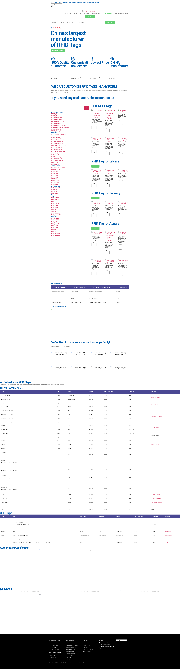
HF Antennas (54, 184)
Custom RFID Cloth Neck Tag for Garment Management (96, 238)
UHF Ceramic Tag (56, 157)
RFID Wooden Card (54, 645)
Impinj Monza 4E (55, 213)
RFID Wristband (96, 13)
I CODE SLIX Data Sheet (156, 498)
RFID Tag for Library (56, 119)
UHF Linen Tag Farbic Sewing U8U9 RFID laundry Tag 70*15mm (97, 121)
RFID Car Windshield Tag (88, 649)
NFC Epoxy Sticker (56, 181)
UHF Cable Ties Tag (56, 158)
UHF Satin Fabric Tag (56, 149)
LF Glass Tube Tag (56, 188)
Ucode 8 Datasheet (168, 538)
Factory (62, 22)
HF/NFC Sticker (55, 179)
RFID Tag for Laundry (56, 114)
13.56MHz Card (53, 657)
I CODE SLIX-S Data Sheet (156, 502)
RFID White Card (53, 647)
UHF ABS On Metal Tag (57, 143)
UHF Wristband (69, 660)
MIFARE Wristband (70, 655)
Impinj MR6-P (55, 203)
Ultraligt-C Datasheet (155, 404)
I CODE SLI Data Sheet (155, 494)
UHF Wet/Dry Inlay (56, 136)
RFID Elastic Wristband (71, 649)
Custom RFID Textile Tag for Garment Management (109, 265)
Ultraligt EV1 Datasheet (155, 397)
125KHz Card (52, 655)
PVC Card (86, 13)
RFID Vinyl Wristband (70, 653)
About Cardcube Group (121, 13)
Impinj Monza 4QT (56, 215)
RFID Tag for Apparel (56, 117)
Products (54, 22)
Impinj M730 (54, 205)
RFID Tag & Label (107, 13)
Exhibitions (81, 22)
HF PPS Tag (54, 177)
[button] (52, 6)
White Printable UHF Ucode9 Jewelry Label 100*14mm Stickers (122, 144)
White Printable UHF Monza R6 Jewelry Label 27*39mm (109, 207)
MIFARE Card (77, 13)
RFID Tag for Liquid (56, 131)
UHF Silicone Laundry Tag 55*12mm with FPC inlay (122, 116)
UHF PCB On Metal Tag (57, 141)
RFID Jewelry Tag (86, 647)
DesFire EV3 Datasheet (155, 483)
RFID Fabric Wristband (71, 647)
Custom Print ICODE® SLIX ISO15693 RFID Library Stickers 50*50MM (109, 146)
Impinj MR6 (54, 201)
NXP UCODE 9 (55, 200)
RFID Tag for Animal (56, 123)
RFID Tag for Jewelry (56, 116)
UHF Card (52, 659)
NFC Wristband (69, 657)
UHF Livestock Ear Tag (57, 160)
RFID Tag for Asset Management (60, 127)
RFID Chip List (71, 22)
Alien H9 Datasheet (168, 535)
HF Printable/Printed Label (58, 167)
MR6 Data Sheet (168, 531)
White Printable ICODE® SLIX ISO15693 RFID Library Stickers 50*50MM (109, 178)
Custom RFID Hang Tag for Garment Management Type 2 (95, 266)
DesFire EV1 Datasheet (155, 461)
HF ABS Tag (54, 173)
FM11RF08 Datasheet (155, 427)
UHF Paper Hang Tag (56, 147)
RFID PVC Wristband (70, 651)
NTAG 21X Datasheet (155, 444)
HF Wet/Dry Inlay (55, 169)
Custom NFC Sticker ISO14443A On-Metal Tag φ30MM (96, 144)
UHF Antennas (55, 164)
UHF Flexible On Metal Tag (58, 140)
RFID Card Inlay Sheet (54, 649)
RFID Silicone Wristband (71, 643)
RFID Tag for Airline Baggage (58, 125)
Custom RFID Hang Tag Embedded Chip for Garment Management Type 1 (122, 239)
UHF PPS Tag (54, 153)
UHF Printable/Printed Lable (58, 134)
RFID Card (68, 13)
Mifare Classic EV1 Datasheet (156, 416)
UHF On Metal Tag (56, 138)
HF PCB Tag (54, 171)
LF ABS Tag (54, 191)
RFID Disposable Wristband (72, 645)
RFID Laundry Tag (86, 643)
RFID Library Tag (86, 645)
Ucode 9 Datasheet (168, 542)
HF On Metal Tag (55, 182)
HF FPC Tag (54, 175)
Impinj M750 (54, 207)
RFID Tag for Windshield (57, 121)
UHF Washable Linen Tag (58, 151)
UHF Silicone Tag (55, 155)
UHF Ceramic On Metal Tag (58, 145)
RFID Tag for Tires (56, 129)
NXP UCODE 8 (55, 198)
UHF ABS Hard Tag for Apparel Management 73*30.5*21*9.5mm (122, 266)
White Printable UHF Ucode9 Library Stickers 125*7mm (122, 175)
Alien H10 (54, 209)
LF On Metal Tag (55, 193)
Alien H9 (53, 211)
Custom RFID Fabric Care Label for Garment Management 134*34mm (109, 123)
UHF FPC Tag (54, 162)
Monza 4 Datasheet (168, 523)
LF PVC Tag (54, 189)
